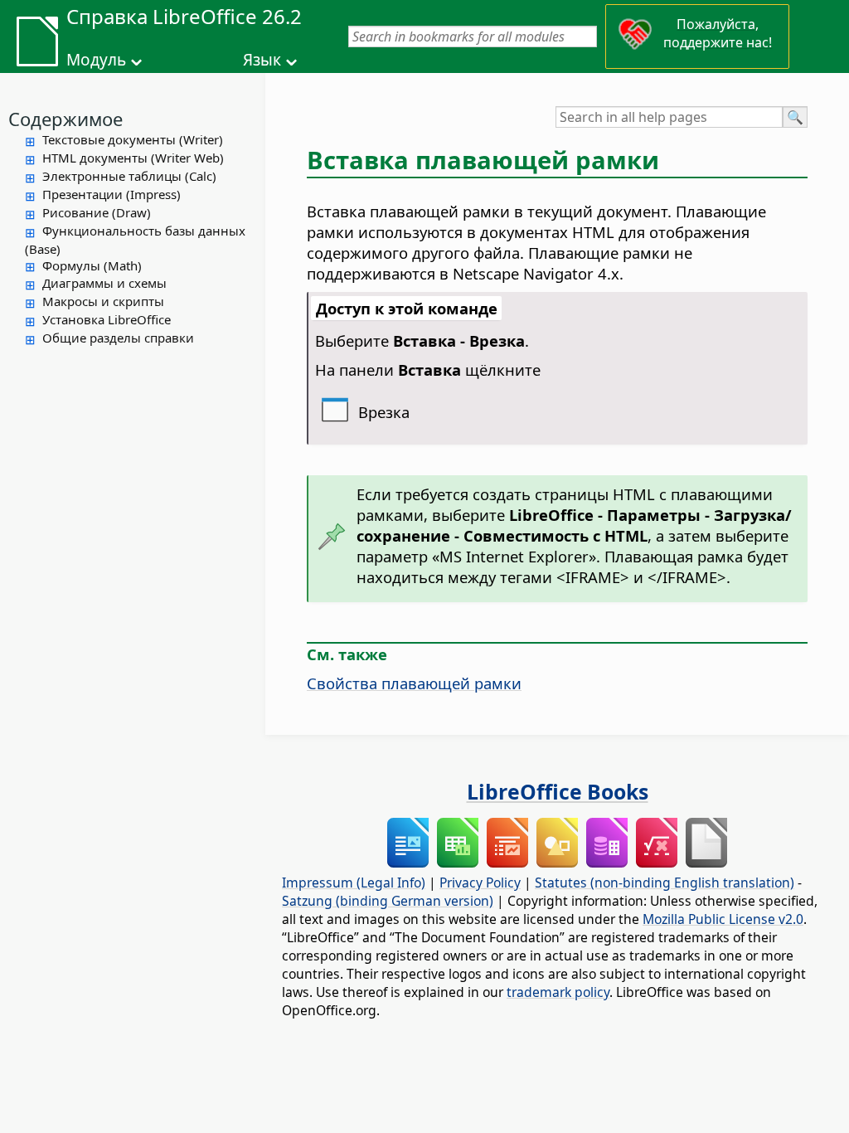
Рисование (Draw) (96, 212)
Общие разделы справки (118, 337)
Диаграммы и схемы (104, 283)
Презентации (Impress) (111, 194)
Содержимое (65, 118)
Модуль (96, 60)
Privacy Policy (480, 882)
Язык (262, 60)
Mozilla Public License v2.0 (723, 919)
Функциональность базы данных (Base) (135, 239)
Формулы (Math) (92, 265)
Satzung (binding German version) (387, 901)
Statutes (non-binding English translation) (664, 882)
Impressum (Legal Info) (353, 882)
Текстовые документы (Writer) (132, 139)
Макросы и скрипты (103, 301)
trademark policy (558, 992)
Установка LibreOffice (106, 319)
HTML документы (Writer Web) (133, 157)
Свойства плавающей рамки (414, 683)
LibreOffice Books (557, 791)
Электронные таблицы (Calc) (129, 176)
